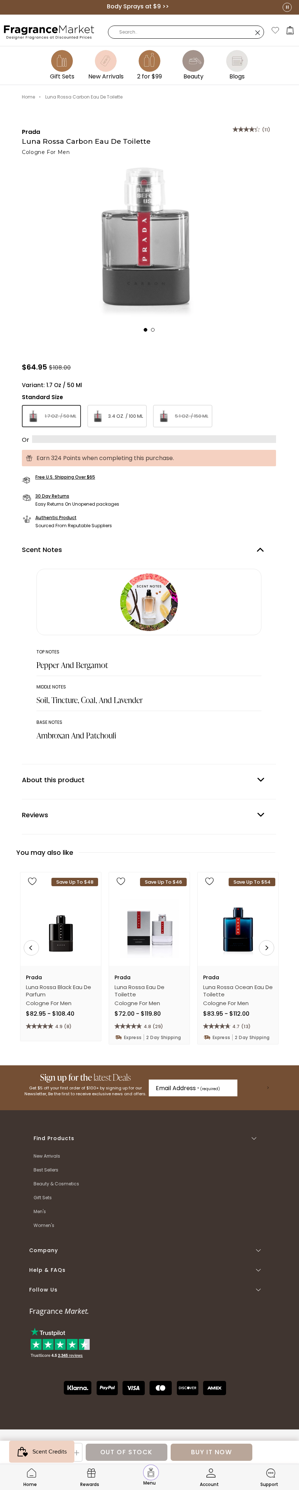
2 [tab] (155, 332)
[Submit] (268, 1088)
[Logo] (49, 32)
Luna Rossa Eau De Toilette (139, 991)
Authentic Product (56, 517)
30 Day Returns (52, 496)
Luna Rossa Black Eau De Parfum (58, 991)
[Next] (266, 948)
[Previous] (31, 948)
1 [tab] (147, 332)
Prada (31, 132)
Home (28, 97)
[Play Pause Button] (287, 7)
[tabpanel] (149, 241)
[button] (290, 30)
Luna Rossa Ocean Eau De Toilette (238, 991)
